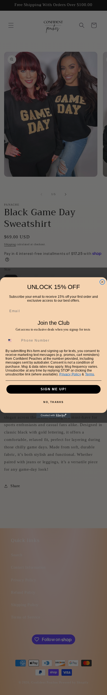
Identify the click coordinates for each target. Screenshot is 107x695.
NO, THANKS (53, 402)
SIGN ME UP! (53, 389)
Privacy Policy (70, 374)
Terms (89, 374)
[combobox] (12, 340)
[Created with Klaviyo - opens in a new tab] (53, 415)
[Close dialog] (102, 281)
